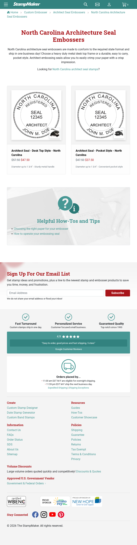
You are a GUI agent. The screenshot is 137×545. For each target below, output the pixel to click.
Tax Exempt (78, 449)
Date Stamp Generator (21, 412)
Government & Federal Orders (25, 483)
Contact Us (14, 430)
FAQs (10, 435)
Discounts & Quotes (88, 471)
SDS (9, 444)
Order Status (15, 439)
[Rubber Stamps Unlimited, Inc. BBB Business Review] (34, 501)
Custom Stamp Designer (22, 408)
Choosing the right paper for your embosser (41, 228)
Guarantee (77, 435)
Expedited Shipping (57, 387)
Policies (76, 439)
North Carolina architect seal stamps (75, 69)
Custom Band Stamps (21, 417)
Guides (75, 408)
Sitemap (12, 454)
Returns (76, 444)
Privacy (75, 459)
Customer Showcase (84, 417)
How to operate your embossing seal (37, 233)
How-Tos (76, 412)
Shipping (76, 430)
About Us (12, 449)
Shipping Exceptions (79, 387)
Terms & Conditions (83, 454)
